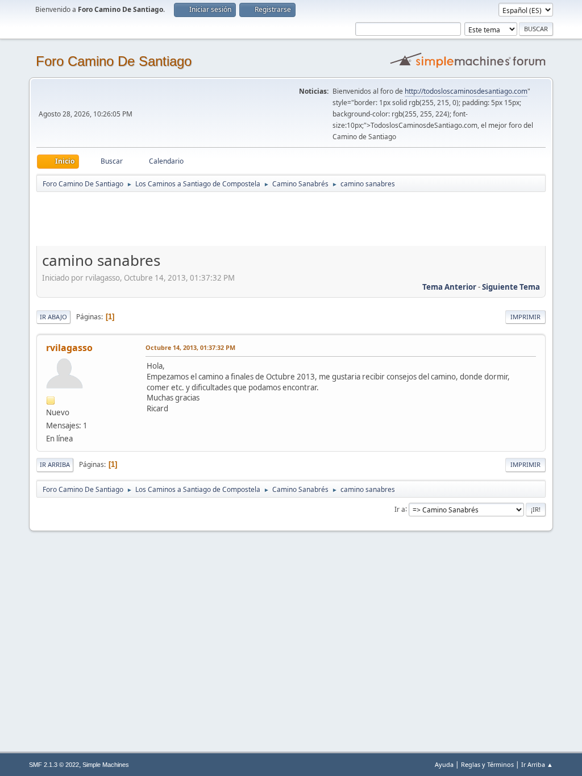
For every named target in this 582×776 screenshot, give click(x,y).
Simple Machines (105, 764)
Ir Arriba (55, 464)
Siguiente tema (511, 287)
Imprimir (525, 316)
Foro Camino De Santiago (114, 61)
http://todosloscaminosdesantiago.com (466, 91)
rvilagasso (69, 347)
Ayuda (444, 764)
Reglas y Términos (487, 764)
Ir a (399, 509)
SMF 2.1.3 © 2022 (54, 764)
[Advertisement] (236, 218)
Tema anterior (449, 287)
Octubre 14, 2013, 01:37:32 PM (190, 347)
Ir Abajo (53, 316)
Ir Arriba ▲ (537, 764)
